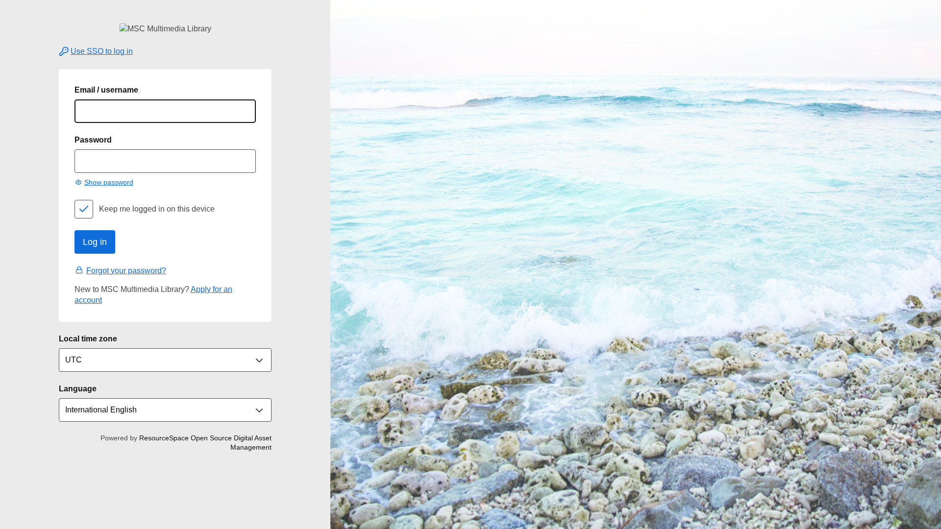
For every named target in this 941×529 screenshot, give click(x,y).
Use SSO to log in (102, 51)
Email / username (106, 90)
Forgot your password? (126, 270)
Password (93, 140)
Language (78, 389)
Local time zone (88, 339)
